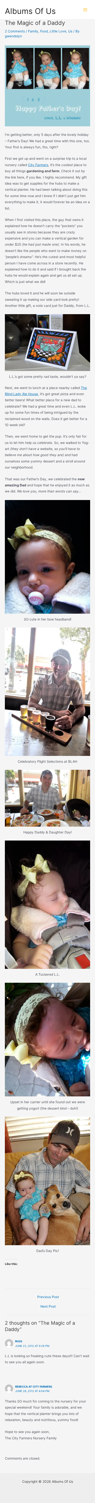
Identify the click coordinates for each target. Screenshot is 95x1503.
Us (70, 31)
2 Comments (15, 31)
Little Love (58, 31)
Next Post (48, 1306)
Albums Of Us (30, 11)
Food (44, 31)
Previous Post (48, 1297)
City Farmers (38, 165)
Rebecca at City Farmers (33, 1386)
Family (33, 31)
